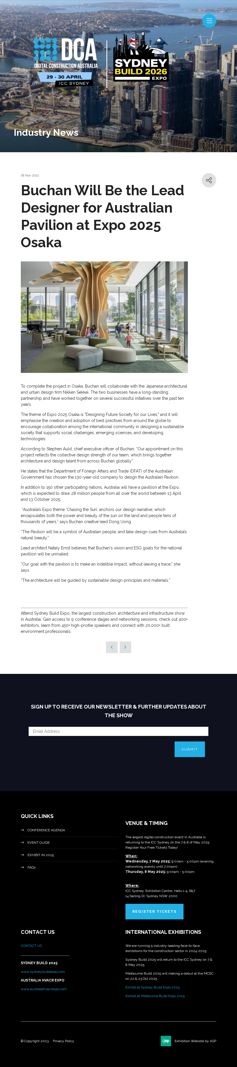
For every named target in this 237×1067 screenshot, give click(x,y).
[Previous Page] (112, 647)
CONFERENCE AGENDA (46, 830)
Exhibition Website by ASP (195, 1041)
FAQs (31, 867)
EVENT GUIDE (38, 843)
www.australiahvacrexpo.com (44, 989)
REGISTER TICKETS (154, 912)
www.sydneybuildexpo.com (43, 972)
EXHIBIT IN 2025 (40, 855)
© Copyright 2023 (35, 1041)
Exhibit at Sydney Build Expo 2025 (152, 987)
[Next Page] (125, 647)
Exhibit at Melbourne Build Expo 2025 (155, 996)
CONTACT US (32, 946)
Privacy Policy (63, 1041)
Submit (190, 749)
